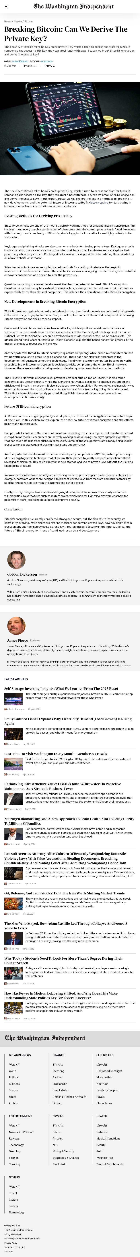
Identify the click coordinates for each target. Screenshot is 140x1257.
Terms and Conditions (14, 1247)
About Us (8, 1251)
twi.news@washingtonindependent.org (22, 1238)
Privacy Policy (10, 1243)
